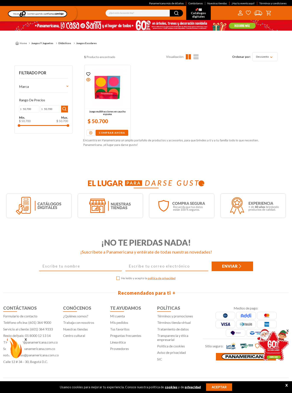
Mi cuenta (117, 316)
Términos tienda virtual (174, 322)
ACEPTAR (219, 387)
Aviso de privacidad (171, 352)
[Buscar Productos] (176, 13)
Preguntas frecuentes (125, 335)
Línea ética (118, 342)
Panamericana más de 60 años (166, 3)
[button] (88, 79)
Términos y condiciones (273, 3)
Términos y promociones (175, 316)
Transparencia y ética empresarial (172, 337)
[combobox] (144, 13)
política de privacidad (161, 278)
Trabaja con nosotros (78, 322)
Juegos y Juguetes (42, 43)
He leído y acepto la (148, 278)
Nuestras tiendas (217, 3)
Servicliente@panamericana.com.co (29, 349)
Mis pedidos (119, 322)
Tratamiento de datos (173, 329)
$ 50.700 (25, 121)
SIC (159, 359)
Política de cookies (171, 346)
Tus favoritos (120, 329)
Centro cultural (74, 335)
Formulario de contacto (20, 316)
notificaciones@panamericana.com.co (31, 355)
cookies (171, 387)
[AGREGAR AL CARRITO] (91, 133)
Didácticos (64, 43)
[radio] (188, 56)
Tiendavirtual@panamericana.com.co (30, 342)
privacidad (193, 387)
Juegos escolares (86, 43)
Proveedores (119, 349)
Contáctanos (195, 3)
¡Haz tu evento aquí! (243, 3)
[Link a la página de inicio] (21, 43)
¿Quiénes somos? (75, 316)
